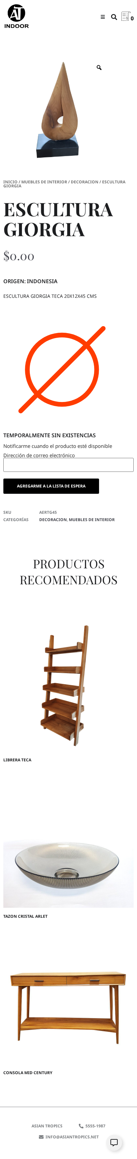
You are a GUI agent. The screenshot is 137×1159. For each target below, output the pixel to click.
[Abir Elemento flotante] (114, 1143)
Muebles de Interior (44, 182)
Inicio (10, 182)
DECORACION (84, 182)
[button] (103, 17)
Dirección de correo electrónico (39, 456)
